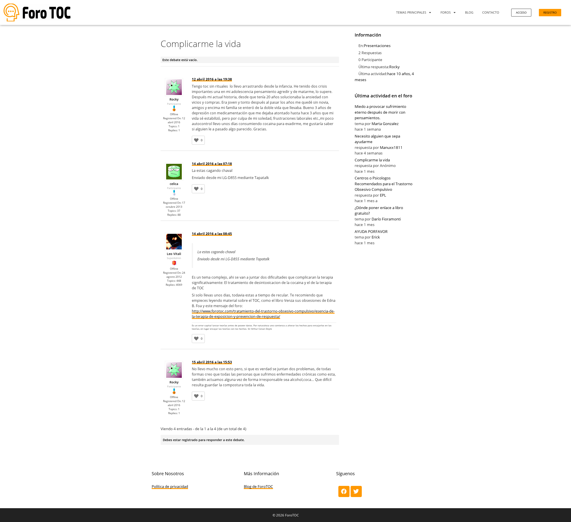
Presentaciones (377, 45)
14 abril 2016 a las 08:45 (212, 233)
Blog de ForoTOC (258, 486)
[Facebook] (344, 491)
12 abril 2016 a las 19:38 (212, 79)
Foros (446, 12)
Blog (469, 12)
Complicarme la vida (372, 159)
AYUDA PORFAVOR (371, 231)
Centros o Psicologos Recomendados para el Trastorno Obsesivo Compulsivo (383, 183)
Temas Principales (411, 12)
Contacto (490, 12)
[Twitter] (356, 491)
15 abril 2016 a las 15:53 (212, 362)
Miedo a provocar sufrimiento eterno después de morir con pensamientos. (380, 112)
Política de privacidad (170, 486)
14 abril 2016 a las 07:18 (212, 163)
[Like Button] (196, 140)
